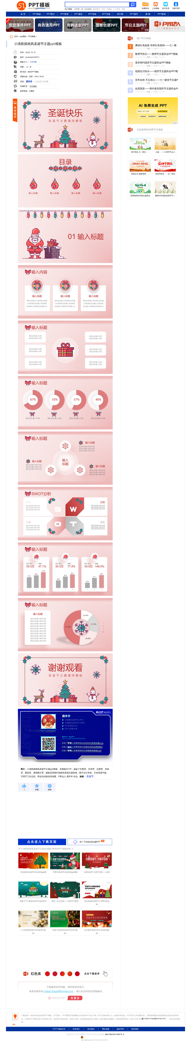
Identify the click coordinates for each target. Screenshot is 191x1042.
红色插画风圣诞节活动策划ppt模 (33, 872)
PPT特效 (92, 14)
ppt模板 (23, 36)
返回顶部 (134, 1029)
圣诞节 (90, 776)
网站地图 (105, 1029)
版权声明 (120, 1029)
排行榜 (120, 14)
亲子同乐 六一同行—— (140, 152)
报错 (49, 789)
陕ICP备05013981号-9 (114, 1034)
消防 (123, 9)
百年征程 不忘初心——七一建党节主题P (156, 79)
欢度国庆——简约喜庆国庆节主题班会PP (157, 88)
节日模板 (31, 36)
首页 (16, 36)
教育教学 (96, 9)
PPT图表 (64, 14)
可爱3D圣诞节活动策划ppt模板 (65, 872)
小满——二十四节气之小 (165, 152)
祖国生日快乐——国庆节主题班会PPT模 (156, 71)
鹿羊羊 (29, 81)
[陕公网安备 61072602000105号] (95, 1037)
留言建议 (91, 1029)
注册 (174, 8)
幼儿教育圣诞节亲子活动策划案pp (96, 931)
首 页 (23, 14)
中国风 (109, 9)
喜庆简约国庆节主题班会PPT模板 (153, 62)
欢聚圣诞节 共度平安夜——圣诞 (97, 872)
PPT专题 (106, 14)
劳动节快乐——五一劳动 (165, 174)
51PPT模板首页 (59, 1029)
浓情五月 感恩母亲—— (140, 174)
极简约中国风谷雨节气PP (165, 195)
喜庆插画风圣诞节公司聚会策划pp (96, 902)
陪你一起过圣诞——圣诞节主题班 (65, 901)
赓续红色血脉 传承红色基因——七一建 (156, 45)
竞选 (103, 9)
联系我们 (76, 1029)
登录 (178, 8)
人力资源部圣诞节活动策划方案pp (33, 931)
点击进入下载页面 (42, 841)
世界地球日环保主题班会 (140, 195)
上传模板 (155, 8)
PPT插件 (134, 14)
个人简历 (116, 9)
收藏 (37, 789)
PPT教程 (162, 14)
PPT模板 (37, 14)
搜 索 (147, 14)
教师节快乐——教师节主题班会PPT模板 (156, 53)
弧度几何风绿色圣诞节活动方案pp (65, 931)
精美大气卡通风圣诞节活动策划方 (33, 901)
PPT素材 (78, 14)
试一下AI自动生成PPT (90, 841)
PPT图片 (51, 14)
